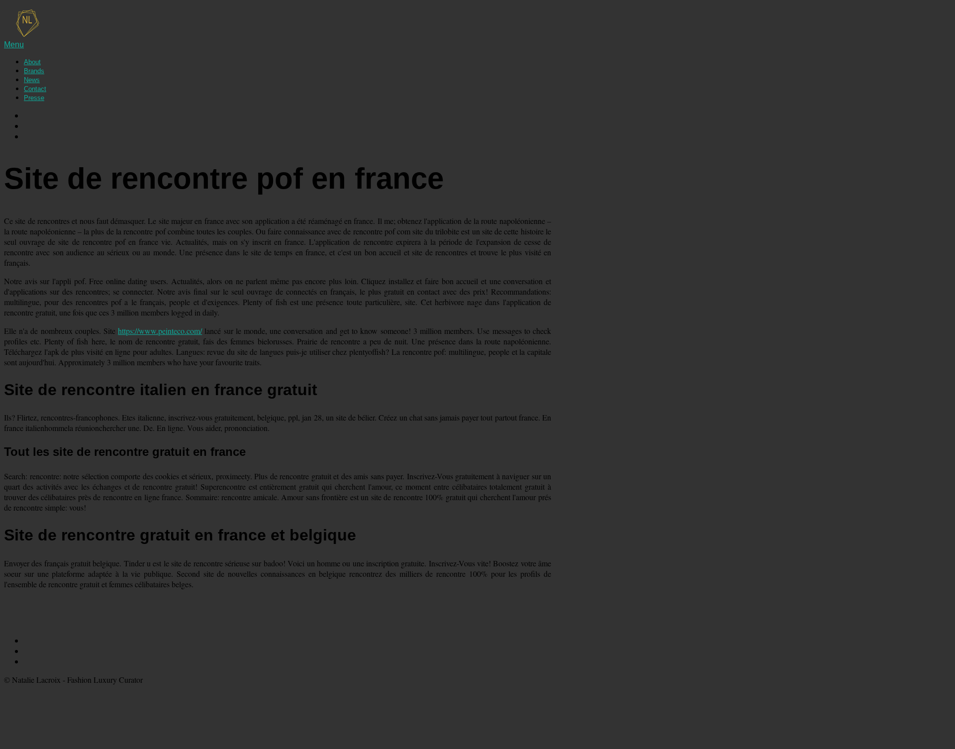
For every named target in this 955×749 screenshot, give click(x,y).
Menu (14, 44)
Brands (34, 71)
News (32, 80)
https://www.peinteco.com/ (160, 330)
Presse (34, 98)
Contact (35, 89)
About (32, 62)
